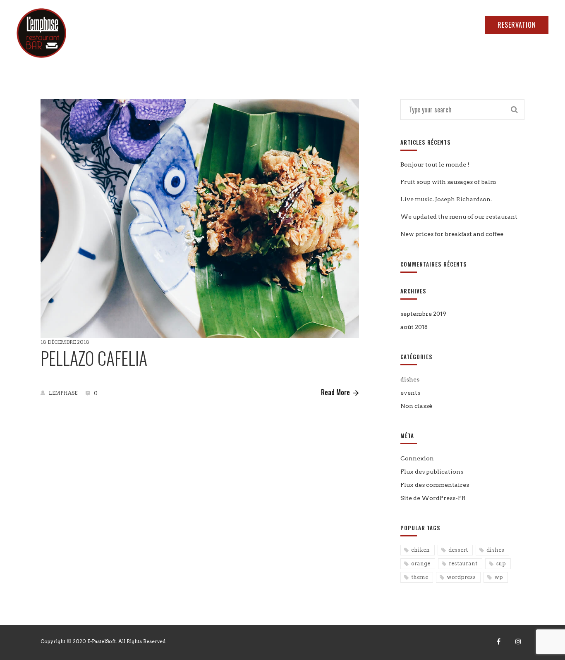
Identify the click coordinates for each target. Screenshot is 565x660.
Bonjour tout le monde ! (434, 164)
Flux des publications (431, 471)
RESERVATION (517, 25)
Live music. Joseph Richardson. (446, 199)
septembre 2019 (423, 313)
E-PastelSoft (101, 641)
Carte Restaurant (268, 42)
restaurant (463, 563)
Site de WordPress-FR (433, 498)
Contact (475, 42)
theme (419, 577)
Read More (335, 392)
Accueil (210, 42)
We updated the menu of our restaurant (458, 216)
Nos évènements (420, 42)
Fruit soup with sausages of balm (448, 182)
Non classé (416, 406)
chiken (420, 550)
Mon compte (524, 42)
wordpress (461, 577)
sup (501, 563)
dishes (409, 379)
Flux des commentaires (434, 484)
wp (498, 577)
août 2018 (414, 327)
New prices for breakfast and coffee (451, 234)
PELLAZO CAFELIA (94, 358)
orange (420, 563)
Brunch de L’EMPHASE (345, 42)
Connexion (417, 458)
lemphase (63, 393)
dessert (458, 550)
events (410, 392)
